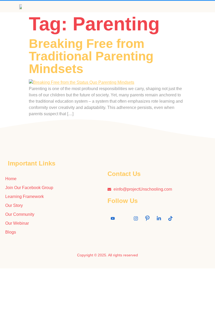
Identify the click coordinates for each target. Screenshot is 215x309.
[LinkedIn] (159, 218)
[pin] (147, 218)
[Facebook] (124, 218)
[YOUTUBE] (113, 218)
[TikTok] (170, 218)
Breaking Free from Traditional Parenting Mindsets (91, 56)
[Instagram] (136, 218)
